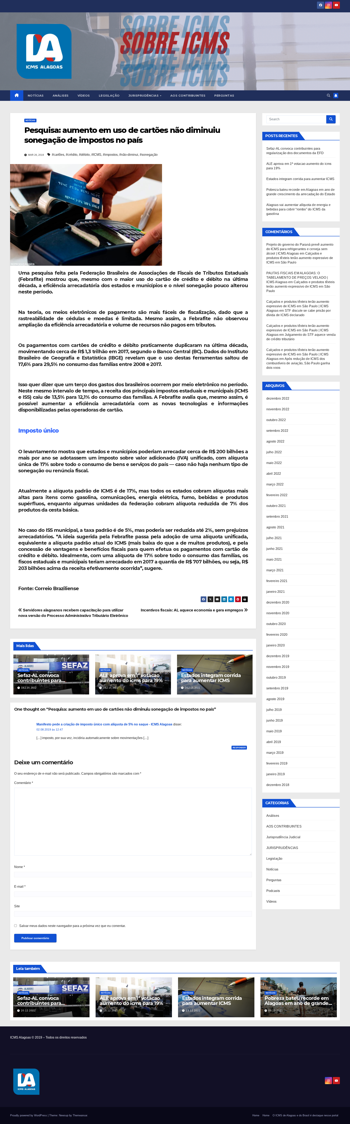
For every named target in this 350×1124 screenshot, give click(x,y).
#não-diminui (128, 154)
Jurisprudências (144, 95)
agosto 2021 (275, 527)
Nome (19, 867)
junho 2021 (274, 548)
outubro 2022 (276, 420)
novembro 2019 (277, 667)
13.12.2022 (193, 1010)
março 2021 (275, 570)
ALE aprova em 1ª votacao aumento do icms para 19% (131, 677)
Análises (61, 95)
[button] (328, 95)
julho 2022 (274, 452)
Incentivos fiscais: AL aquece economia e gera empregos (192, 610)
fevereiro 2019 (277, 763)
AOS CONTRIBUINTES (284, 826)
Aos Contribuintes (188, 95)
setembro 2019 (277, 688)
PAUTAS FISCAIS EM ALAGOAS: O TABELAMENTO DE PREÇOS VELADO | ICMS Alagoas (297, 277)
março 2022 (275, 484)
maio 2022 (274, 463)
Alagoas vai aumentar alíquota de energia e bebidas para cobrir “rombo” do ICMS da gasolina (298, 209)
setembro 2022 (277, 430)
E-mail (20, 886)
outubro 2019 (276, 677)
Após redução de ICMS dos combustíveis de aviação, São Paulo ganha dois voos (298, 363)
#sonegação (149, 154)
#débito (84, 154)
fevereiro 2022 (277, 495)
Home (255, 1115)
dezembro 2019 (277, 656)
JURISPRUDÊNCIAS (282, 848)
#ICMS (96, 154)
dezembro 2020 (277, 602)
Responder (239, 747)
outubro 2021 (276, 506)
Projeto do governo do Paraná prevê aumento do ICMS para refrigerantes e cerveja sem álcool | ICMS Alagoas (299, 249)
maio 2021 (274, 559)
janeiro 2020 (275, 645)
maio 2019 (274, 731)
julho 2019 (274, 709)
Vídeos (84, 95)
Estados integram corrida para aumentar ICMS (211, 677)
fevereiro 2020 (277, 634)
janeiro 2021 (275, 591)
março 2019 (275, 752)
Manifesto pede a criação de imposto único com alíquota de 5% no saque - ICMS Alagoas (104, 724)
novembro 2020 (277, 613)
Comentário (23, 783)
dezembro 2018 (277, 785)
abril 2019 (273, 742)
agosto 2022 (275, 441)
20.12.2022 (28, 1010)
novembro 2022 (277, 409)
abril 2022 (273, 473)
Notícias (36, 95)
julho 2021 (274, 538)
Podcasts (273, 891)
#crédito (71, 154)
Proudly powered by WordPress (29, 1115)
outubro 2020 (276, 624)
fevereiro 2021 (277, 581)
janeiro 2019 (275, 774)
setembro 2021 (277, 516)
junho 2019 (274, 720)
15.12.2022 (111, 1010)
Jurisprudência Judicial (283, 837)
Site (17, 906)
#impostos (110, 154)
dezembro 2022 (277, 398)
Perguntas (224, 95)
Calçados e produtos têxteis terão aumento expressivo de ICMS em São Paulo (299, 258)
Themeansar (80, 1115)
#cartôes (58, 154)
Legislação (109, 95)
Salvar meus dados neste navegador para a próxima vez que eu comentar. (72, 926)
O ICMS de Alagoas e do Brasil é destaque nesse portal (305, 1115)
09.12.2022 (275, 1010)
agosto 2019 (275, 699)
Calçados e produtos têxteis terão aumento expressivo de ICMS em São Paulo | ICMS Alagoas (297, 306)
